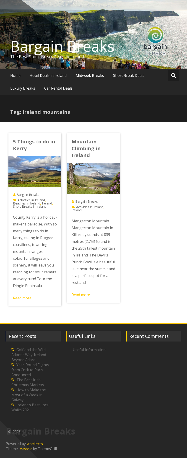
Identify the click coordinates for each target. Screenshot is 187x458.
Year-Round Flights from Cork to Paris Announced (30, 369)
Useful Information (89, 349)
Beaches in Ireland (26, 203)
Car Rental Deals (58, 88)
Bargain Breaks (62, 46)
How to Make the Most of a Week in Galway (28, 394)
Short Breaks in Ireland (30, 206)
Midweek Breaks (90, 75)
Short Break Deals (128, 75)
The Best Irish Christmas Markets (27, 382)
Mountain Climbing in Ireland (86, 148)
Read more (22, 297)
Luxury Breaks (22, 88)
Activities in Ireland (31, 200)
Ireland (47, 203)
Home (15, 75)
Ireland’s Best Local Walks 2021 (30, 407)
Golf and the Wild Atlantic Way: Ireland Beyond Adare (28, 354)
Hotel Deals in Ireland (48, 75)
